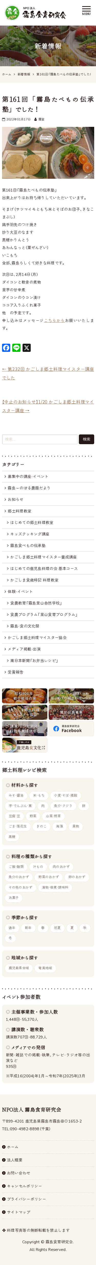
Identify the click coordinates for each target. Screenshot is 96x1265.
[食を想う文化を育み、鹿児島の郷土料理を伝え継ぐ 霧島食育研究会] (35, 12)
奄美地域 (45, 968)
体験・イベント (20, 591)
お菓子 (14, 897)
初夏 (57, 928)
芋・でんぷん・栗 (20, 806)
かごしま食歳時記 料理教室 (34, 580)
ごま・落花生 (18, 826)
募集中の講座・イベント (28, 476)
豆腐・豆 (14, 816)
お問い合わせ (18, 1173)
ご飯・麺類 (16, 867)
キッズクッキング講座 (29, 534)
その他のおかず (21, 887)
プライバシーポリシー (26, 1199)
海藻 (59, 826)
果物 (75, 826)
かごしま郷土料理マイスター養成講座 (43, 557)
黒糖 (12, 837)
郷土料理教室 (19, 511)
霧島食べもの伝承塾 (28, 545)
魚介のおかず (19, 877)
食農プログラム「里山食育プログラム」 (44, 614)
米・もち (39, 795)
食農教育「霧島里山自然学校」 (36, 603)
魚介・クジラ (63, 806)
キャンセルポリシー (24, 1186)
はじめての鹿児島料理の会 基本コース (44, 568)
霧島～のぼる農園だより (29, 488)
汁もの (38, 867)
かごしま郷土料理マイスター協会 (37, 637)
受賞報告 (15, 672)
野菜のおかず (48, 877)
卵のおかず (77, 877)
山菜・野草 (53, 816)
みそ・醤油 (16, 795)
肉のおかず (61, 867)
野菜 (33, 816)
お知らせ (15, 499)
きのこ (41, 826)
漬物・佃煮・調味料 (55, 887)
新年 (28, 928)
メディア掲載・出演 (24, 649)
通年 (12, 928)
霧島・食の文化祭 (24, 626)
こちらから (54, 320)
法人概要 (15, 1160)
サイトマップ (18, 1212)
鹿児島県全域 (19, 968)
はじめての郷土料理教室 (31, 522)
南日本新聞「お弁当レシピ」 (34, 660)
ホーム (13, 1147)
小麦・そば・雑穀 (65, 795)
